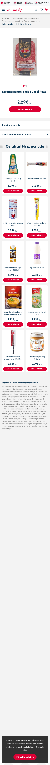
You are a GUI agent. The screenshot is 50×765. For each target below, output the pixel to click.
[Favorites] (41, 9)
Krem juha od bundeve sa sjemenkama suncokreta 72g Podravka (13, 314)
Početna (5, 18)
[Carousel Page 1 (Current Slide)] (24, 86)
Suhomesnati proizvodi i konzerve (26, 18)
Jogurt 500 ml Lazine (37, 268)
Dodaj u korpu (25, 109)
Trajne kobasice (30, 21)
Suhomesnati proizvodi (11, 21)
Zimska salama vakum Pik (36, 179)
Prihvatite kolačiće (25, 757)
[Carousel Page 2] (26, 86)
